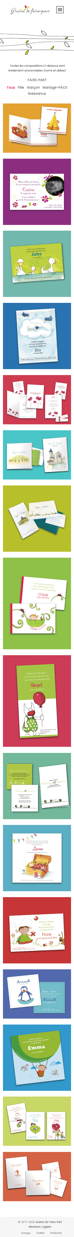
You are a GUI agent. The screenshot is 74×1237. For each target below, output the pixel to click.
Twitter (40, 1233)
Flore (11, 957)
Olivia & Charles (20, 1195)
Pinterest (56, 1233)
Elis (9, 363)
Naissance (37, 94)
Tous (11, 87)
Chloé (12, 639)
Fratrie (13, 1131)
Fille (21, 87)
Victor (12, 142)
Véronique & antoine (24, 813)
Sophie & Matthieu (22, 541)
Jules (11, 291)
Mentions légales (40, 1226)
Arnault (13, 1013)
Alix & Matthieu (20, 474)
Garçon (33, 87)
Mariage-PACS (55, 87)
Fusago (26, 1233)
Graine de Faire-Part (49, 1222)
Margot (13, 736)
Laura (11, 880)
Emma (12, 1080)
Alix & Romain (18, 419)
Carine (12, 214)
